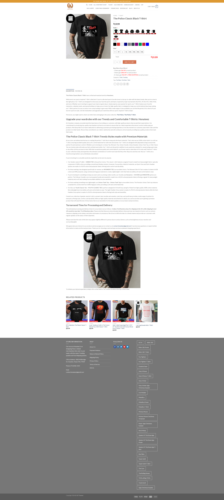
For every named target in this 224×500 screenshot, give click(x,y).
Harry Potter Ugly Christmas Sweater (144, 387)
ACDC (141, 342)
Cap (142, 5)
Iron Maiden (142, 392)
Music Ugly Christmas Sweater (145, 425)
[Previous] (66, 317)
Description (70, 91)
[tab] (70, 91)
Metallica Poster (144, 402)
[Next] (157, 317)
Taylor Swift (142, 459)
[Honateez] (75, 7)
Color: (115, 41)
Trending (125, 77)
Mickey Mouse (143, 412)
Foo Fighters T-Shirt (145, 361)
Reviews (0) (78, 91)
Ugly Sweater (118, 5)
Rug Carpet (90, 8)
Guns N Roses (143, 371)
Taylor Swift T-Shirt (144, 464)
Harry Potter (142, 381)
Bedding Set (124, 8)
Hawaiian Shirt (129, 5)
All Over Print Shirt (100, 5)
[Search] (87, 4)
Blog (130, 8)
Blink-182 (150, 342)
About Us (137, 8)
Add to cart (129, 62)
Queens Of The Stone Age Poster (146, 441)
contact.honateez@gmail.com (122, 226)
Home (90, 5)
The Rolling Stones (144, 473)
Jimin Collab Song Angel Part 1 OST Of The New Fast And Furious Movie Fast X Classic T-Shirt (123, 326)
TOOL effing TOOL (144, 478)
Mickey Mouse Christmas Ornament (146, 418)
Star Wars (141, 454)
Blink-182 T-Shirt (144, 352)
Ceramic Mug (115, 8)
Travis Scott (142, 483)
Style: (115, 27)
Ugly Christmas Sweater (146, 487)
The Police (118, 80)
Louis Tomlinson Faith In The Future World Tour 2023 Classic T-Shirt (99, 326)
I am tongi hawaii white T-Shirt (144, 325)
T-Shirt (110, 5)
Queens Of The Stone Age (146, 435)
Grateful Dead (143, 366)
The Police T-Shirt (126, 80)
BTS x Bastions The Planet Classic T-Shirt (76, 326)
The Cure (141, 468)
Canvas (137, 5)
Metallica (141, 397)
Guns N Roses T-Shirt (145, 376)
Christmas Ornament (102, 8)
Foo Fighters (142, 357)
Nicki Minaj (142, 430)
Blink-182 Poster (144, 347)
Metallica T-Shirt (144, 407)
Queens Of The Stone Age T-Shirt (147, 448)
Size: (115, 48)
